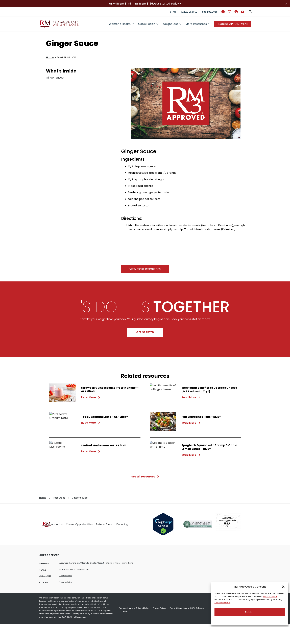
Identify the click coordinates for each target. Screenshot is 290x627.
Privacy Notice (270, 596)
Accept (250, 612)
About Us (57, 524)
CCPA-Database (197, 608)
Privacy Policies (159, 608)
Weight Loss (170, 24)
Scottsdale (108, 563)
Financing (122, 524)
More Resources (196, 24)
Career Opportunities (79, 524)
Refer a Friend (104, 524)
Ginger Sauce (55, 78)
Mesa (99, 563)
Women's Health (120, 24)
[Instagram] (229, 11)
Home (50, 57)
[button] (283, 586)
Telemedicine (126, 563)
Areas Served (189, 11)
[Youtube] (242, 11)
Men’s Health (146, 24)
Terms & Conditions (178, 608)
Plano (62, 569)
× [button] (286, 3)
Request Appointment (232, 24)
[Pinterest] (236, 11)
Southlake (70, 569)
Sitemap (124, 611)
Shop (173, 11)
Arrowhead (64, 563)
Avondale (74, 563)
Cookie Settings (222, 602)
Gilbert (83, 563)
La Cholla (91, 563)
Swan (117, 563)
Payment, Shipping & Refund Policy (134, 608)
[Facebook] (223, 11)
